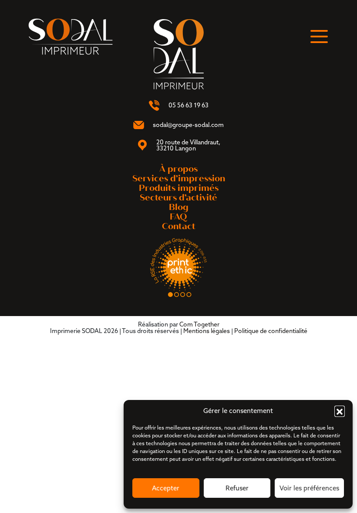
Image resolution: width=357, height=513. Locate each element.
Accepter (165, 488)
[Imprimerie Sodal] (70, 35)
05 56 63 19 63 (188, 105)
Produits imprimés (179, 188)
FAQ (178, 216)
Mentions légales (206, 331)
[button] (339, 410)
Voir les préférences (309, 488)
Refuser (237, 488)
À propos (178, 168)
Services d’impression (178, 178)
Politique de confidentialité (270, 331)
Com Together (199, 324)
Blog (179, 207)
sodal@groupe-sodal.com (188, 125)
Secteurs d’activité (178, 197)
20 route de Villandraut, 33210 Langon (188, 145)
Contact (178, 226)
